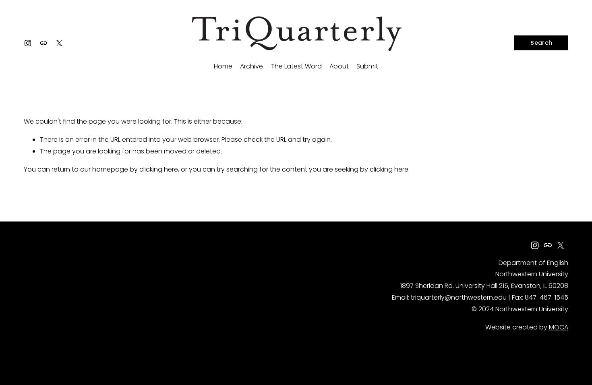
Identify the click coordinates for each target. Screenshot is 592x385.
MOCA (558, 327)
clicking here (158, 169)
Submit (367, 66)
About (339, 66)
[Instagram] (28, 43)
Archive (251, 66)
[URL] (43, 43)
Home (223, 66)
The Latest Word (296, 66)
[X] (59, 43)
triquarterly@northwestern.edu (459, 297)
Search (541, 43)
